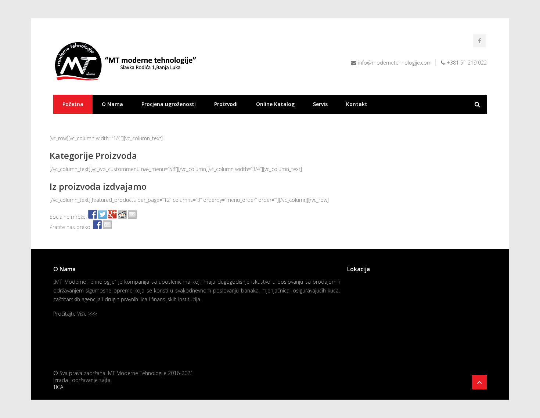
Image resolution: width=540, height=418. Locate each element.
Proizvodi (226, 104)
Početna (72, 104)
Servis (320, 104)
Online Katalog (275, 104)
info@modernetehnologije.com (395, 62)
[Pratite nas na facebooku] (97, 224)
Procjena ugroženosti (168, 104)
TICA (58, 387)
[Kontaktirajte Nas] (107, 224)
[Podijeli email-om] (132, 214)
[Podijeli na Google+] (112, 214)
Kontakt (356, 104)
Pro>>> (75, 313)
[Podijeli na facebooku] (92, 214)
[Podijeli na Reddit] (122, 214)
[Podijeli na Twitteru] (102, 214)
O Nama (112, 104)
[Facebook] (479, 40)
